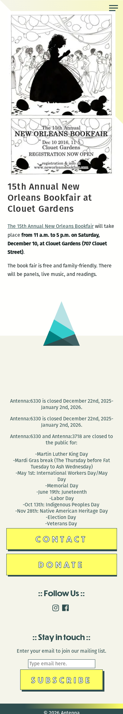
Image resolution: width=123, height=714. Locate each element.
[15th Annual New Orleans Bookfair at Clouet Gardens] (61, 177)
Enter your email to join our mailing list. (61, 651)
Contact (62, 539)
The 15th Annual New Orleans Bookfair (51, 226)
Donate (61, 564)
